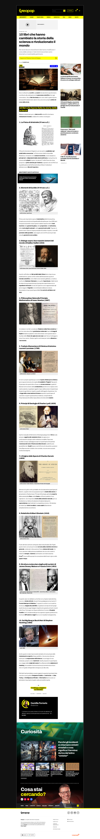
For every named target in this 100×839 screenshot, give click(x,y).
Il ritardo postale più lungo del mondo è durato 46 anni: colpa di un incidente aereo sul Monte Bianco (42, 773)
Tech (64, 17)
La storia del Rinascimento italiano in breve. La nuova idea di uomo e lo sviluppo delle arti (70, 78)
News (22, 805)
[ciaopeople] (75, 835)
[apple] (24, 835)
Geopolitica (56, 17)
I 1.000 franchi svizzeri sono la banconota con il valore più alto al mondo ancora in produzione (27, 773)
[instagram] (72, 812)
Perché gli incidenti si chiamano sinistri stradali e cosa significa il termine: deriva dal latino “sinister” (68, 749)
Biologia (44, 805)
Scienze (31, 17)
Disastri (57, 805)
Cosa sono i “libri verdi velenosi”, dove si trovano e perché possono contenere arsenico (69, 132)
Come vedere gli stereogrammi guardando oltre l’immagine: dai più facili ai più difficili (72, 773)
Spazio (69, 17)
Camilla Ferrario (39, 703)
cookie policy (55, 821)
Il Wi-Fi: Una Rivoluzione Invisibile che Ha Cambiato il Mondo (70, 158)
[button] (79, 10)
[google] (31, 835)
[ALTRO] (24, 715)
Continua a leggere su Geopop (38, 688)
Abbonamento (23, 17)
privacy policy (56, 819)
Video (26, 805)
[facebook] (78, 812)
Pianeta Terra (40, 17)
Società (76, 17)
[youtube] (75, 812)
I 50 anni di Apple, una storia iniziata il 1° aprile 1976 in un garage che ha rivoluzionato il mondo (70, 104)
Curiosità (32, 805)
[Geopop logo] (26, 11)
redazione (55, 826)
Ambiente (50, 805)
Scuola (39, 805)
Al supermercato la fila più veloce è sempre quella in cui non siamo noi (57, 773)
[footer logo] (33, 812)
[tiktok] (68, 812)
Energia (48, 17)
